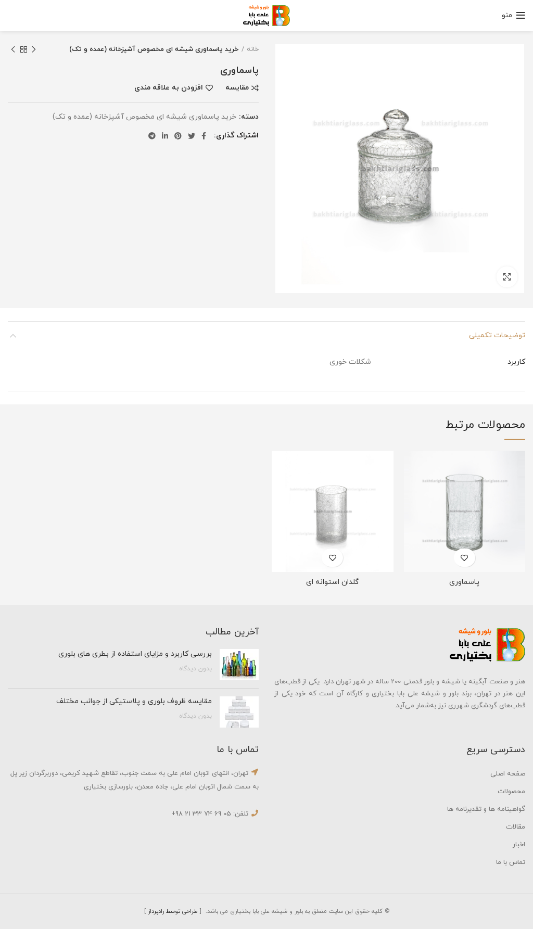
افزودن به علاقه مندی (168, 88)
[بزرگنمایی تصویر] (507, 276)
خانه (253, 49)
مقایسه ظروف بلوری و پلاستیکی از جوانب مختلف (134, 701)
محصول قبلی (34, 49)
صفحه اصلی (507, 774)
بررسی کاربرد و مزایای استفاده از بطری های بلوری (134, 654)
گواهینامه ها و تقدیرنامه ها (486, 809)
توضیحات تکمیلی (497, 335)
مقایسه (237, 88)
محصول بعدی (13, 49)
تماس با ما (510, 862)
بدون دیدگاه (195, 669)
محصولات (511, 791)
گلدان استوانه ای (332, 582)
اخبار (519, 844)
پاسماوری (464, 582)
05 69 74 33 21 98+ (201, 814)
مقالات (515, 827)
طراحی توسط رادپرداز (173, 911)
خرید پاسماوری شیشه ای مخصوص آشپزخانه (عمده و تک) (153, 49)
